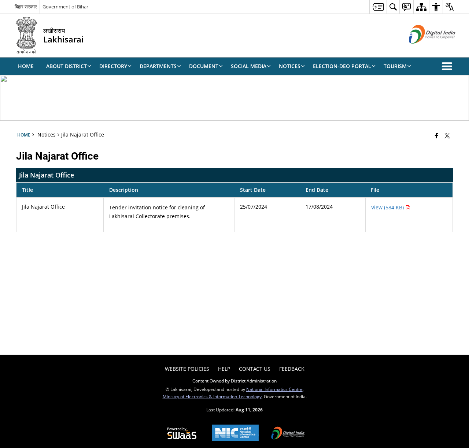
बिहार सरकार (26, 6)
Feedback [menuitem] (291, 368)
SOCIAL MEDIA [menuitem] (248, 66)
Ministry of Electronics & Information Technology (212, 396)
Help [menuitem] (224, 368)
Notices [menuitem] (289, 66)
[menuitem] (378, 7)
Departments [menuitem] (158, 66)
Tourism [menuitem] (395, 66)
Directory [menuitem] (113, 66)
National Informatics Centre (274, 389)
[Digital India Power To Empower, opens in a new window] (288, 433)
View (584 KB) (388, 207)
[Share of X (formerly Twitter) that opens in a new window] (447, 135)
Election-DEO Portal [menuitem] (342, 66)
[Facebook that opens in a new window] (436, 135)
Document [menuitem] (203, 66)
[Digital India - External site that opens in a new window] (423, 49)
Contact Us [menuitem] (254, 368)
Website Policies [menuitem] (187, 368)
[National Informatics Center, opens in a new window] (235, 433)
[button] (448, 66)
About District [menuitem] (66, 66)
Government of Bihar (65, 6)
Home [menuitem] (26, 66)
